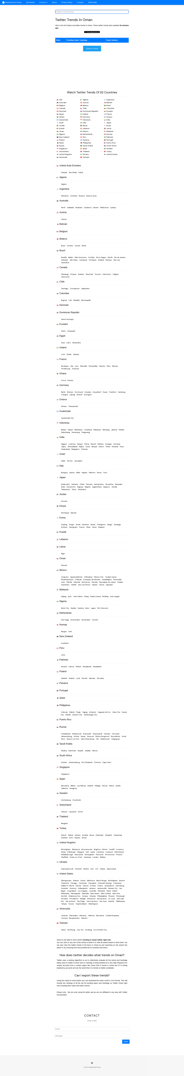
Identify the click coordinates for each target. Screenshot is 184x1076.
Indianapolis (82, 888)
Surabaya (88, 430)
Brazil (108, 105)
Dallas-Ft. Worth (67, 886)
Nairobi (73, 513)
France (109, 114)
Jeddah (88, 751)
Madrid (90, 786)
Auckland (64, 643)
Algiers (64, 184)
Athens (64, 406)
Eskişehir (108, 835)
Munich (79, 394)
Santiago (64, 288)
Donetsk (78, 869)
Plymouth (99, 854)
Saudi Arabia (88, 146)
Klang (86, 596)
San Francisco (92, 901)
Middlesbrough (67, 854)
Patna (86, 444)
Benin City (65, 608)
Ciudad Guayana (112, 915)
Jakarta (114, 430)
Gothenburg (66, 800)
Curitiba (91, 257)
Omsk (124, 736)
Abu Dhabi (73, 172)
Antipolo (92, 712)
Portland (64, 899)
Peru (84, 137)
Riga (63, 553)
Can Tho (80, 930)
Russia (61, 146)
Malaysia (109, 131)
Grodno (70, 246)
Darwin (96, 207)
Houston (73, 888)
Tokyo (74, 489)
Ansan (78, 524)
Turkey (109, 151)
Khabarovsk (76, 734)
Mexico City (99, 577)
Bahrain (109, 102)
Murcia (104, 786)
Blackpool (76, 849)
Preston (119, 854)
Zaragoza (73, 788)
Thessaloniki (73, 406)
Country (42, 2)
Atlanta (76, 880)
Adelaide (70, 207)
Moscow (90, 736)
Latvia (108, 128)
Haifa (63, 461)
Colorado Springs (105, 883)
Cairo (68, 343)
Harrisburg (120, 886)
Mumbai (115, 446)
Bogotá (64, 300)
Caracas (64, 915)
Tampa (64, 904)
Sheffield (64, 857)
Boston (122, 880)
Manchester (119, 852)
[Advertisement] (92, 68)
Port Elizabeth (87, 762)
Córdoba (73, 196)
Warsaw (92, 678)
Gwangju (117, 524)
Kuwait (61, 128)
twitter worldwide (107, 968)
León (63, 582)
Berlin (63, 392)
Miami (115, 891)
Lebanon (86, 128)
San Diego (81, 901)
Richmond (91, 899)
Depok (70, 430)
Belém (70, 257)
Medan (121, 430)
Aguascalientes (76, 577)
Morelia (95, 582)
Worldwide (30, 2)
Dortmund (79, 392)
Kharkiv (86, 869)
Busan (93, 524)
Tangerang (85, 432)
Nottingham (89, 854)
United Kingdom (65, 154)
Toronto (98, 274)
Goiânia (101, 260)
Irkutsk (76, 736)
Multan (78, 666)
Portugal (109, 140)
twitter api (89, 992)
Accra (63, 380)
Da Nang (88, 930)
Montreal (89, 274)
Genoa (71, 472)
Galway (76, 354)
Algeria (85, 100)
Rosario (82, 196)
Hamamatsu (99, 484)
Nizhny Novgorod (102, 736)
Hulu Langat (115, 596)
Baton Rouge (101, 880)
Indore (101, 446)
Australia (62, 102)
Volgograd (115, 739)
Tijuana (94, 585)
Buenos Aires (91, 196)
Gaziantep (118, 835)
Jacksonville (102, 888)
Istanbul (64, 838)
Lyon (76, 366)
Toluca (101, 585)
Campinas (83, 260)
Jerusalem (78, 461)
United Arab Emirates (70, 165)
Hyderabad (65, 449)
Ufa (97, 739)
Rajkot (81, 446)
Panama (86, 140)
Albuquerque (66, 880)
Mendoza (64, 196)
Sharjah (64, 172)
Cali (70, 300)
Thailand (86, 151)
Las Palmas (81, 786)
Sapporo (106, 487)
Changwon (101, 524)
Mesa (109, 891)
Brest (63, 246)
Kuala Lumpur (95, 596)
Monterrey (86, 582)
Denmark (62, 111)
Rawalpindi (87, 666)
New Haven (94, 893)
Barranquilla (86, 300)
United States (111, 154)
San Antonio (70, 901)
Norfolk (64, 896)
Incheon (64, 527)
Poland (61, 140)
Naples (84, 472)
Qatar (61, 143)
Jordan (62, 125)
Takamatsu (65, 489)
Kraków (72, 678)
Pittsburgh (120, 896)
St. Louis (111, 899)
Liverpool (109, 852)
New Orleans (106, 893)
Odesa (102, 869)
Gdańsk (64, 678)
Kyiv (92, 869)
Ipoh (69, 596)
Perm (63, 739)
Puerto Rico (111, 143)
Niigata (87, 487)
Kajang (63, 596)
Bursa (92, 835)
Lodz (78, 678)
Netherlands (87, 134)
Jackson (92, 888)
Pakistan (109, 137)
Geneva (64, 812)
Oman (61, 131)
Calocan (64, 712)
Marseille (83, 366)
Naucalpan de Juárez (107, 582)
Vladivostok (105, 739)
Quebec (81, 274)
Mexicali (77, 582)
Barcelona (65, 786)
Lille (71, 366)
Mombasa (65, 513)
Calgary (116, 274)
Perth (63, 207)
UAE (60, 100)
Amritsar (116, 444)
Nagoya (80, 487)
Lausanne (72, 812)
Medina (64, 751)
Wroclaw (100, 678)
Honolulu (64, 888)
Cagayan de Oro (104, 712)
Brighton (97, 849)
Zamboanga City (90, 715)
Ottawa (73, 274)
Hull (87, 852)
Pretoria (97, 762)
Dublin (69, 354)
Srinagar (108, 444)
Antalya (85, 835)
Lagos (93, 608)
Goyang (64, 524)
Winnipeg (65, 274)
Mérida (69, 582)
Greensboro (109, 886)
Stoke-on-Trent (76, 857)
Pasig (78, 712)
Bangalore (75, 449)
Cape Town (106, 762)
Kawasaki (118, 484)
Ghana (61, 117)
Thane (107, 446)
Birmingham (66, 849)
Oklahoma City (74, 896)
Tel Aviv (70, 461)
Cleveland (92, 883)
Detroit (86, 886)
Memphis (101, 891)
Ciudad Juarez (111, 577)
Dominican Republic (90, 111)
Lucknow (72, 444)
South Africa (111, 146)
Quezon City (77, 715)
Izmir (71, 838)
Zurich (80, 812)
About (54, 2)
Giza (63, 343)
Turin (105, 472)
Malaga (97, 786)
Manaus (109, 260)
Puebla (120, 582)
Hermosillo (117, 579)
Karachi (64, 666)
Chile (85, 108)
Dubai (80, 172)
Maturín (84, 918)
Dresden (88, 392)
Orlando (92, 896)
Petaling (105, 596)
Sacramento (102, 899)
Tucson (71, 904)
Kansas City (113, 888)
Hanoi (63, 930)
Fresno (100, 886)
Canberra (87, 207)
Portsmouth (110, 854)
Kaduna (81, 608)
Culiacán (78, 579)
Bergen (64, 631)
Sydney (113, 207)
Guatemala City (67, 418)
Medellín (76, 300)
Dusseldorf (97, 392)
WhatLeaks (92, 2)
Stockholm (77, 800)
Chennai (84, 449)
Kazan (83, 736)
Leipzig (72, 394)
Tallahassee (120, 901)
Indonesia (86, 120)
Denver (78, 886)
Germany (86, 117)
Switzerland (64, 151)
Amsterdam (75, 620)
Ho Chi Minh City (100, 930)
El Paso (93, 886)
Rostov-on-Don (73, 739)
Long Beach (71, 891)
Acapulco (65, 577)
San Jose (103, 901)
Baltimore (91, 880)
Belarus (85, 105)
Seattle (111, 901)
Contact (80, 2)
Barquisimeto (74, 918)
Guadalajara (107, 579)
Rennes (115, 366)
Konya (84, 838)
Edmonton (107, 274)
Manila (68, 715)
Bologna (64, 472)
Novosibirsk (115, 736)
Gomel (77, 246)
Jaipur (63, 446)
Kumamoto (71, 487)
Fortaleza (92, 260)
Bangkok (64, 823)
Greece (109, 117)
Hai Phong (71, 930)
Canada (62, 108)
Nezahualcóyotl (67, 579)
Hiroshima (109, 484)
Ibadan (73, 608)
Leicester (100, 852)
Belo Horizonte (80, 257)
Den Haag (65, 620)
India (108, 120)
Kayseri (77, 838)
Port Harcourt (102, 608)
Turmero (64, 918)
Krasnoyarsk (97, 734)
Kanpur (80, 444)
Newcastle (79, 854)
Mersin (63, 835)
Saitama (74, 484)
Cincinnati (83, 883)
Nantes (102, 366)
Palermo (92, 472)
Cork (63, 354)
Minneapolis (75, 893)
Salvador (64, 260)
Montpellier (93, 366)
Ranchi (93, 444)
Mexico (85, 131)
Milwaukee (65, 893)
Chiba (82, 484)
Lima (63, 655)
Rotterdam (86, 620)
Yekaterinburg (66, 736)
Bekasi (63, 430)
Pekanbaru (78, 430)
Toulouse (75, 369)
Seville (117, 786)
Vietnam (86, 157)
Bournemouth (86, 849)
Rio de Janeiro (120, 257)
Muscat (64, 565)
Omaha (85, 896)
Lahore (71, 666)
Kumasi (70, 380)
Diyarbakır (100, 835)
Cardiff (112, 849)
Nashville (85, 893)
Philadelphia (102, 896)
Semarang (76, 432)
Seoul (94, 527)
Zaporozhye (111, 869)
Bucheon (85, 524)
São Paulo (74, 260)
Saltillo (73, 585)
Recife (110, 257)
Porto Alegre (101, 257)
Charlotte (65, 883)
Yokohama (82, 489)
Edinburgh (71, 852)
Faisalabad (97, 666)
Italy (84, 123)
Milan (78, 472)
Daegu (109, 524)
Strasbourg (65, 369)
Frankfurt (112, 392)
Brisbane (79, 207)
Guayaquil (71, 331)
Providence (73, 899)
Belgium (62, 105)
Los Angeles (82, 891)
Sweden (109, 148)
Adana (70, 835)
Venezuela (63, 157)
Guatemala (63, 120)
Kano (87, 608)
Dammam (72, 751)
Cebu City (116, 712)
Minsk (84, 246)
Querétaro (65, 585)
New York (116, 893)
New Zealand (64, 137)
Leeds (92, 852)
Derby (63, 852)
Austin (82, 880)
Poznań (84, 678)
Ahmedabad (72, 446)
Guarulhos (65, 262)
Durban (64, 762)
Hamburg (121, 392)
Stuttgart (88, 394)
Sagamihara (96, 487)
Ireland (85, 114)
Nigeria (62, 134)
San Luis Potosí (84, 585)
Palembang (65, 432)
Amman (64, 501)
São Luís (116, 260)
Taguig (84, 712)
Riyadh (80, 751)
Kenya (85, 125)
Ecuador (109, 111)
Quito (63, 331)
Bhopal (94, 446)
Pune (122, 446)
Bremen (70, 392)
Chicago (74, 883)
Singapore (63, 148)
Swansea (87, 857)
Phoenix (111, 896)
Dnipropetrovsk (67, 869)
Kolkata (100, 444)
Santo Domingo (67, 319)
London (96, 857)
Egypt (61, 114)
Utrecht (95, 620)
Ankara (77, 835)
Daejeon (101, 527)
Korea (108, 125)
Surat (88, 446)
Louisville (92, 891)
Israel (61, 123)
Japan (108, 123)
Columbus (117, 883)
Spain (85, 148)
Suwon (82, 527)
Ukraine (86, 154)
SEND (126, 1041)
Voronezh (115, 734)
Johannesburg (74, 762)
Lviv (96, 869)
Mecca (94, 751)
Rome (99, 472)
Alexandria (76, 343)
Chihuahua (88, 577)
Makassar (97, 430)
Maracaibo (73, 915)
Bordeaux (65, 366)
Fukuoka (89, 484)
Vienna (64, 219)
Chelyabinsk (66, 734)
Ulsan (88, 527)
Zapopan (109, 585)
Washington (93, 904)
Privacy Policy (66, 2)
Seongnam (73, 527)
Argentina (110, 100)
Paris (108, 366)
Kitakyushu (65, 484)
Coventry (120, 849)
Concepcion (75, 288)
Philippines (87, 143)
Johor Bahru (78, 596)
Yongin (71, 524)
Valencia (64, 788)
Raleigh (83, 899)
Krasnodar (87, 734)
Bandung (106, 430)
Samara (107, 734)
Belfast (103, 857)
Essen (105, 392)
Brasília (64, 257)
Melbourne (104, 207)
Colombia (110, 108)
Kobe (63, 487)
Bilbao (73, 786)
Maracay (82, 915)
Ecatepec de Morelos (91, 579)
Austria (85, 102)
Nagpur (64, 444)
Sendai (114, 487)
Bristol (104, 849)
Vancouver (65, 277)
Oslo (70, 631)
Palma (111, 786)
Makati (72, 712)
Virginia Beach (81, 904)
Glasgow (80, 852)
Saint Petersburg (87, 739)
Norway (109, 134)
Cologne (64, 394)
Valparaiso (85, 288)
